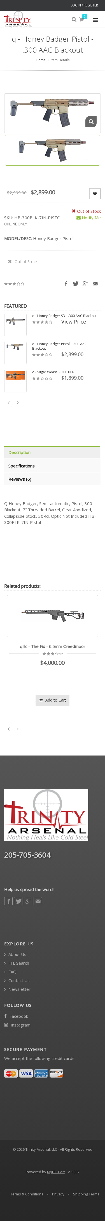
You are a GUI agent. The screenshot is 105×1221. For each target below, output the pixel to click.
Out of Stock (25, 261)
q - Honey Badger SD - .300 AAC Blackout (64, 316)
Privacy (58, 1194)
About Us (16, 954)
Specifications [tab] (21, 466)
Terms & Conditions (26, 1194)
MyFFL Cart (56, 1171)
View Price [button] (73, 321)
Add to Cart (81, 700)
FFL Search (18, 963)
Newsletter (19, 989)
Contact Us (18, 980)
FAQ (12, 971)
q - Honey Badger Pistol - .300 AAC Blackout (59, 346)
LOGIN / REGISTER (84, 5)
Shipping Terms (86, 1194)
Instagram (20, 1025)
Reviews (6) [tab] (19, 479)
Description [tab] (19, 452)
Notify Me (91, 217)
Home (41, 60)
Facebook (18, 1016)
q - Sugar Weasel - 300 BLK (53, 372)
